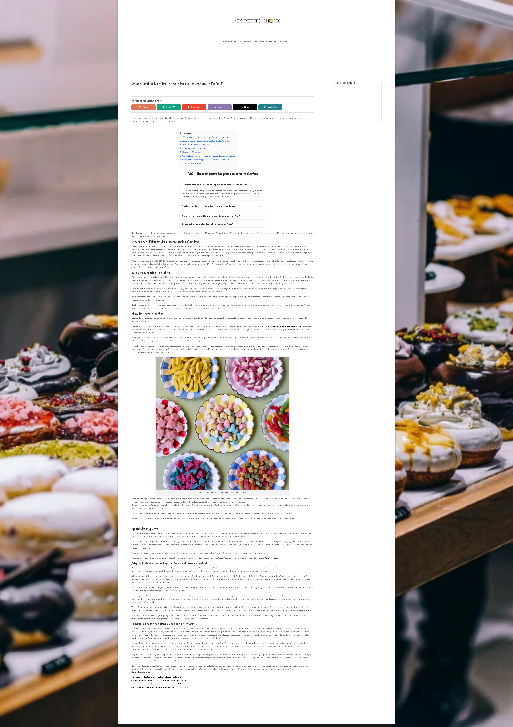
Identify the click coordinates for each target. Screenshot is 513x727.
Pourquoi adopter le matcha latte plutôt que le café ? (158, 677)
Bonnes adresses (266, 42)
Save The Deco (271, 558)
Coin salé (246, 42)
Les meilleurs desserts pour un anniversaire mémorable (159, 680)
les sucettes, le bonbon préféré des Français (282, 326)
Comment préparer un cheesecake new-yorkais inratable (160, 687)
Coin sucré (230, 42)
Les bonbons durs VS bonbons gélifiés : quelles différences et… (163, 684)
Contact (285, 42)
